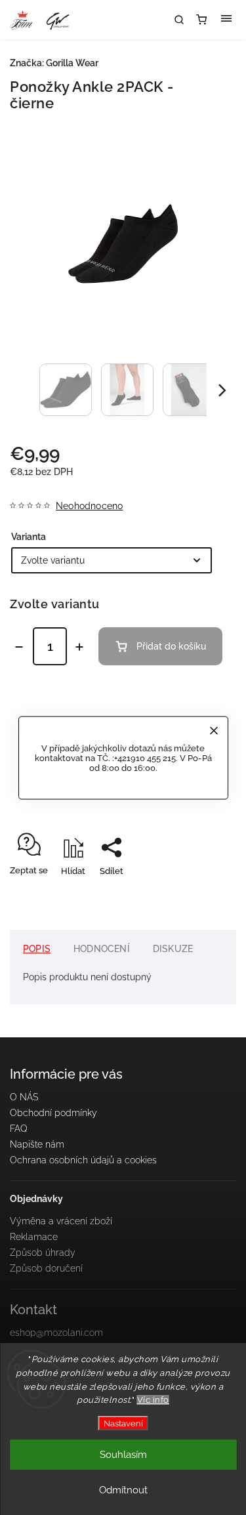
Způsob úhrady (42, 1252)
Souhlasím (123, 1455)
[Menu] (226, 20)
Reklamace (34, 1237)
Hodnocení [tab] (101, 949)
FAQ (19, 1128)
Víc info (153, 1400)
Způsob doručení (46, 1268)
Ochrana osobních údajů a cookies (83, 1160)
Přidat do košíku (171, 646)
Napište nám (37, 1144)
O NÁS (24, 1097)
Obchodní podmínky (53, 1113)
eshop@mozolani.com (56, 1332)
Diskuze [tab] (173, 949)
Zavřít (204, 894)
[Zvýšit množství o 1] (79, 647)
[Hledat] (179, 20)
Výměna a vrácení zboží (61, 1221)
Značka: (54, 63)
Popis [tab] (37, 949)
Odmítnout (123, 1490)
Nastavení (123, 1423)
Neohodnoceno (89, 505)
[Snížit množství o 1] (19, 647)
